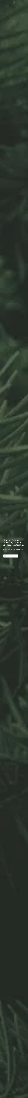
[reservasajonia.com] (14, 2)
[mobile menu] (26, 2)
